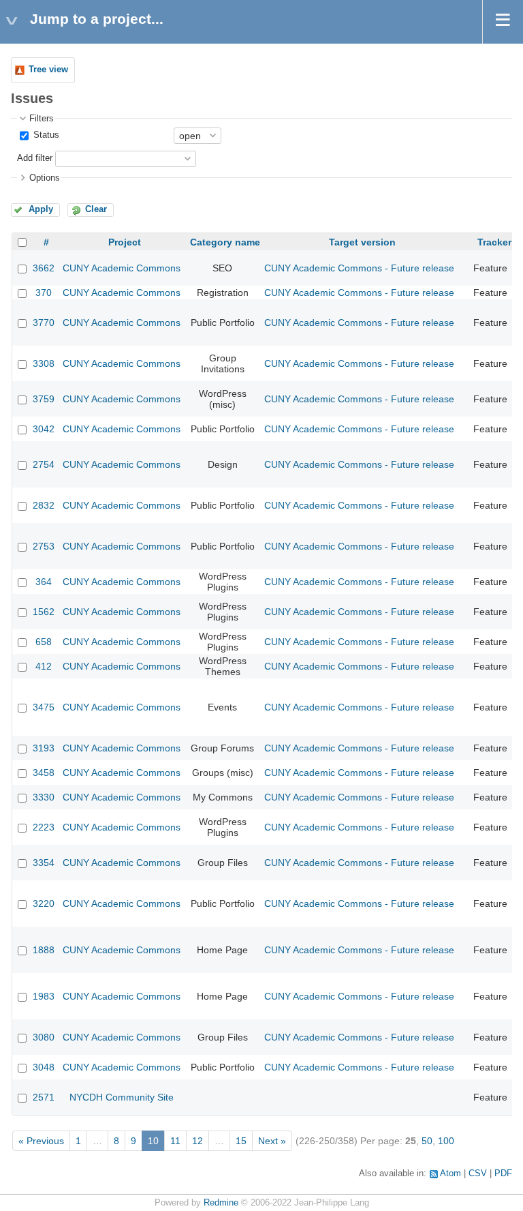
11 (175, 1140)
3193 (43, 748)
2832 (43, 505)
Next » (272, 1140)
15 (241, 1140)
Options (44, 178)
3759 (43, 398)
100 (446, 1140)
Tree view (48, 69)
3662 (43, 268)
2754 (43, 464)
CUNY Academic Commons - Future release (359, 268)
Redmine (221, 1203)
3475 (43, 707)
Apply (41, 209)
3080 (43, 1037)
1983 (43, 996)
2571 (43, 1097)
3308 (43, 363)
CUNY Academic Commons (121, 268)
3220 (43, 903)
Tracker (494, 242)
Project (124, 242)
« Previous (41, 1140)
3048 (43, 1067)
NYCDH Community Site (121, 1097)
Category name (225, 242)
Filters (41, 118)
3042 (43, 428)
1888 (43, 949)
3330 (43, 797)
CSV (478, 1173)
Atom (450, 1173)
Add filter (34, 158)
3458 (43, 772)
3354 (43, 862)
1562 (43, 611)
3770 (43, 322)
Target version (362, 242)
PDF (503, 1173)
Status (45, 135)
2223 (43, 827)
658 (43, 641)
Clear (96, 209)
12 (197, 1140)
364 (43, 581)
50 (427, 1140)
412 (43, 666)
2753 (43, 546)
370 (43, 292)
